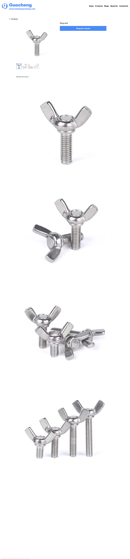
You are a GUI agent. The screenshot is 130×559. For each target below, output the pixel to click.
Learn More (22, 551)
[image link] (5, 6)
